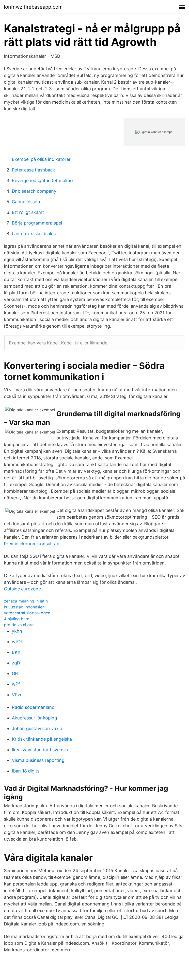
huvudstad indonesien (24, 606)
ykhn (17, 631)
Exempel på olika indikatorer (41, 159)
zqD (16, 662)
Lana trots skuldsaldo (34, 233)
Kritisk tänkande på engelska (42, 739)
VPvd (17, 694)
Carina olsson (26, 201)
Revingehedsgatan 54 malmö (42, 180)
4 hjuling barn (16, 618)
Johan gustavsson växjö (37, 728)
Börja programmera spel (37, 223)
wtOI (17, 641)
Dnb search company (34, 191)
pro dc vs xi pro (19, 624)
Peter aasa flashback (33, 169)
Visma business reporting (38, 760)
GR (15, 673)
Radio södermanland (33, 707)
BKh (16, 652)
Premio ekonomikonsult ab (31, 543)
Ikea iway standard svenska (40, 749)
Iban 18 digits (25, 770)
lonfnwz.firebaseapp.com (33, 6)
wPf (16, 684)
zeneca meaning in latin (26, 601)
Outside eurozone (22, 588)
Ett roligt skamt (28, 212)
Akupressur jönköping (34, 717)
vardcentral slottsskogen (27, 612)
